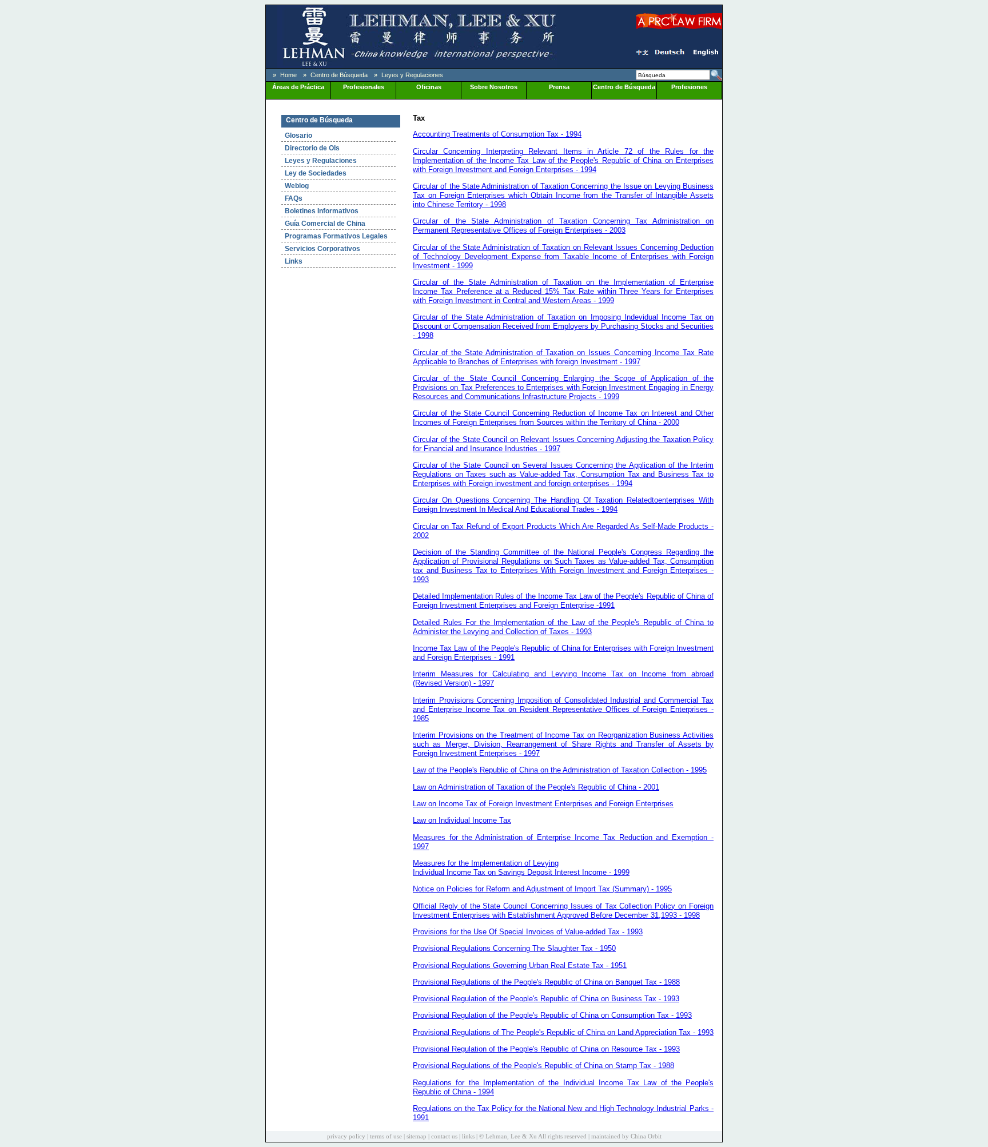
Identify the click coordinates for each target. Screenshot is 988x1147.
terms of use (386, 1136)
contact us (444, 1136)
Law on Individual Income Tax (462, 820)
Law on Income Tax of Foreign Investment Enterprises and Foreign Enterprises (543, 803)
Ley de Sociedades (315, 173)
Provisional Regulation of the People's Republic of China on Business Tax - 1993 (546, 998)
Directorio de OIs (312, 148)
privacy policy (346, 1136)
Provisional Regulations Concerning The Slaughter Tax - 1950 (514, 948)
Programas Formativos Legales (336, 236)
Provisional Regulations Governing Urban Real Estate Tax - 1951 (520, 965)
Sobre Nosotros (493, 86)
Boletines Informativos (321, 211)
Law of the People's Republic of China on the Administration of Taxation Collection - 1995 (560, 770)
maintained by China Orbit (626, 1136)
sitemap (417, 1136)
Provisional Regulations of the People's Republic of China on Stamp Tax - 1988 (543, 1065)
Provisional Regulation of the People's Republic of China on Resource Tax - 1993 (546, 1049)
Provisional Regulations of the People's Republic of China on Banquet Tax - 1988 (546, 982)
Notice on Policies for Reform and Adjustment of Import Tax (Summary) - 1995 (542, 889)
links (468, 1136)
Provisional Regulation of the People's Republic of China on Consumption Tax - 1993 (552, 1015)
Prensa (559, 86)
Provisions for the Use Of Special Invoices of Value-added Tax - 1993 (528, 931)
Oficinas (428, 86)
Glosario (298, 136)
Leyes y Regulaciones (412, 74)
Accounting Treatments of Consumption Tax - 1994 (497, 134)
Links (293, 261)
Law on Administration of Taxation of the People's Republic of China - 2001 (536, 787)
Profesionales (363, 86)
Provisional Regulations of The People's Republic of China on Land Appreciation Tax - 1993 (563, 1032)
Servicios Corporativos (322, 249)
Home (288, 74)
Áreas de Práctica (298, 86)
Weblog (297, 186)
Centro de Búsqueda (339, 74)
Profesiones (689, 86)
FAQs (293, 198)
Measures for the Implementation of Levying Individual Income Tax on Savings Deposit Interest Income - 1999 (521, 868)
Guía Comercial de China (325, 224)
